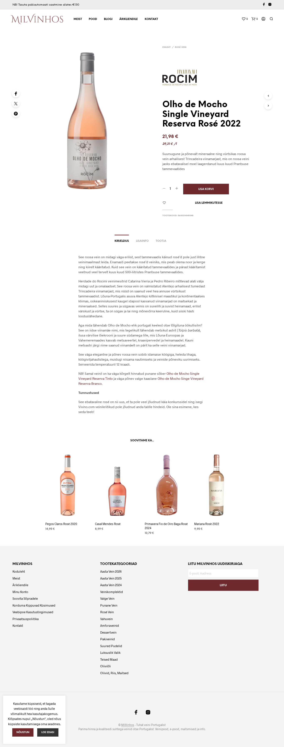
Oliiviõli (105, 666)
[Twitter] (16, 103)
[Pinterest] (16, 113)
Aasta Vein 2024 (111, 585)
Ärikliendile (128, 19)
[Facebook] (16, 93)
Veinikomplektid (111, 592)
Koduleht (18, 571)
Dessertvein (108, 632)
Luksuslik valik (110, 652)
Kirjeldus (122, 241)
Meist (78, 19)
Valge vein (107, 598)
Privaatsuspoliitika (25, 619)
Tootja (161, 241)
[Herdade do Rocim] (181, 78)
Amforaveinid (109, 625)
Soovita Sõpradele (25, 598)
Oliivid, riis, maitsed (114, 673)
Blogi (108, 19)
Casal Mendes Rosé (108, 524)
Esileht (166, 47)
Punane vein (108, 605)
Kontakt (151, 19)
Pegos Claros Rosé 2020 (61, 524)
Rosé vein (180, 47)
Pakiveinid (107, 639)
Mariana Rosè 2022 (206, 524)
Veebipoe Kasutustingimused (32, 612)
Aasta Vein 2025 (111, 578)
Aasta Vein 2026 (111, 571)
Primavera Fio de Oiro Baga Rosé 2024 (166, 526)
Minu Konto (20, 592)
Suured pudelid (111, 646)
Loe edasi (47, 732)
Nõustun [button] (22, 732)
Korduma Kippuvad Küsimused (33, 605)
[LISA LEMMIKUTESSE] (67, 512)
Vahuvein (106, 619)
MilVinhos (127, 725)
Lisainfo (142, 241)
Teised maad (109, 659)
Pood (93, 19)
